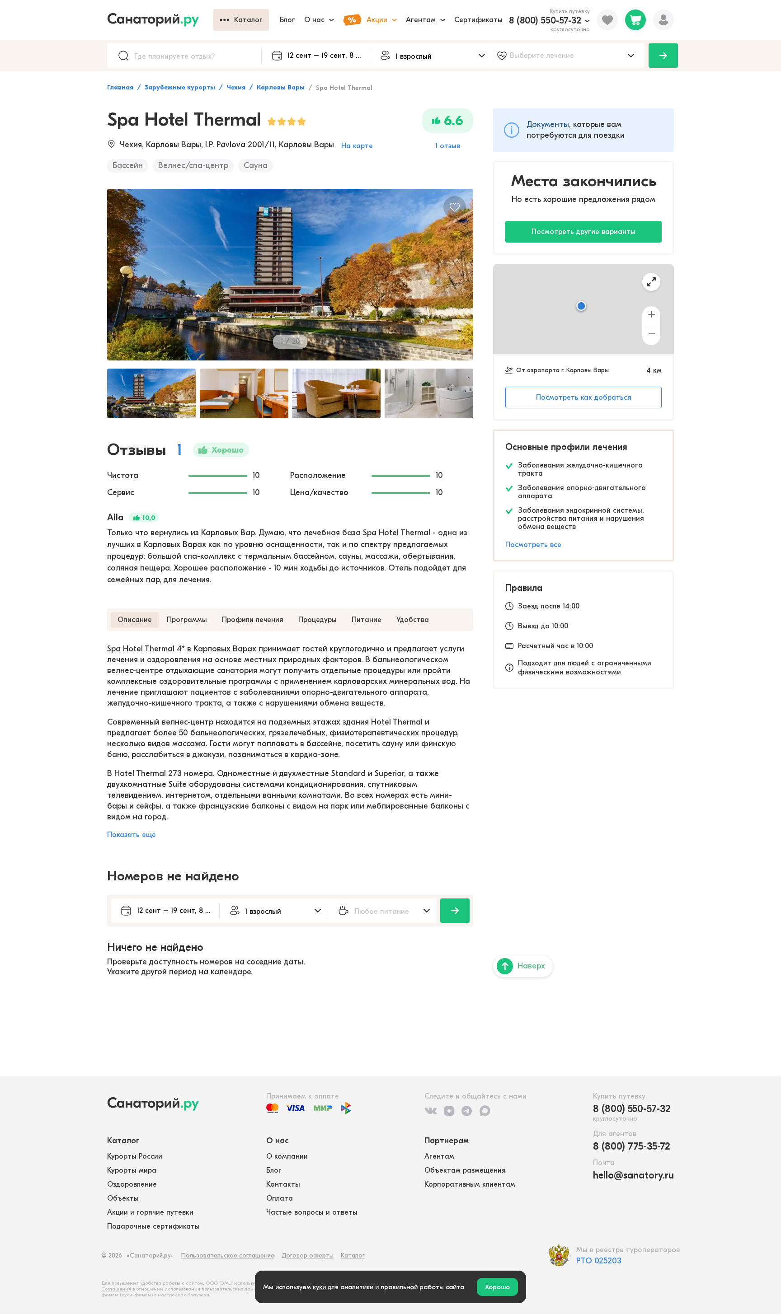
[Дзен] (449, 1110)
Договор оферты (308, 1255)
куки (319, 1287)
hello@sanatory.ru (633, 1175)
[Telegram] (466, 1110)
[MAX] (485, 1110)
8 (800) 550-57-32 (545, 20)
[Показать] (663, 55)
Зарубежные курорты (180, 87)
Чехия (235, 87)
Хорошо (497, 1287)
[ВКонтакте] (430, 1110)
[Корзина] (635, 19)
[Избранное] (607, 19)
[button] (581, 306)
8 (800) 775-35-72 (631, 1146)
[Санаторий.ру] (160, 20)
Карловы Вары (281, 87)
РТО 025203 (598, 1261)
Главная (120, 87)
